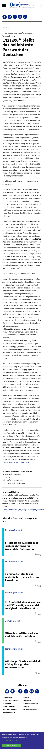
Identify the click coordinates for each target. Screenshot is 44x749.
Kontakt (26, 706)
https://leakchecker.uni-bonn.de (15, 462)
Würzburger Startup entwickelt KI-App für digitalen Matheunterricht (23, 664)
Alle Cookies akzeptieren (11, 745)
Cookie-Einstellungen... (10, 741)
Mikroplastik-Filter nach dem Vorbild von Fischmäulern (22, 634)
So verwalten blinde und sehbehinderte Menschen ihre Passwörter (22, 577)
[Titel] (4, 17)
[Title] (15, 17)
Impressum (27, 700)
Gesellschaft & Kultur (10, 700)
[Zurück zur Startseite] (22, 5)
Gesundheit (6, 703)
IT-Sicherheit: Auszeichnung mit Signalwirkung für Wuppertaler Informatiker (21, 546)
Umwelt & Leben (8, 706)
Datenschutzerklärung (30, 703)
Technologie (7, 697)
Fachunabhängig (8, 712)
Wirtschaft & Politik (9, 709)
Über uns (26, 698)
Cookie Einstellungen (30, 709)
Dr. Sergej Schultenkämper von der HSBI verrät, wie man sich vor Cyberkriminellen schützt (23, 605)
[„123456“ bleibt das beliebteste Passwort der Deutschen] (10, 17)
